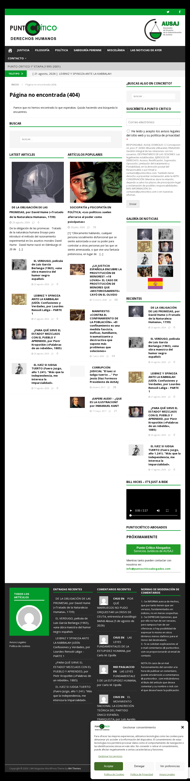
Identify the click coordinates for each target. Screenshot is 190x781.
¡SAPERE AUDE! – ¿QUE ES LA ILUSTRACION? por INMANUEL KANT (106, 402)
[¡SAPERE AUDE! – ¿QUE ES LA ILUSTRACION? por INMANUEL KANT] (79, 402)
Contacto (16, 58)
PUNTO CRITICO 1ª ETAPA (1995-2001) (34, 66)
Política (61, 50)
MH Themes (74, 768)
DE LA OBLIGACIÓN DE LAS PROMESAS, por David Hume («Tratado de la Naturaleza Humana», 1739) (36, 212)
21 (115, 411)
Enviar (133, 204)
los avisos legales (168, 131)
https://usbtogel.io (30, 776)
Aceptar (108, 766)
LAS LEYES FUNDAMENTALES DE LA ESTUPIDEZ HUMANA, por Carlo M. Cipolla (114, 646)
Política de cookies (19, 646)
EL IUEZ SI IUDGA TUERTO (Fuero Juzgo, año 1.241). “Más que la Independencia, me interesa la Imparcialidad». (48, 374)
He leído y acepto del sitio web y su (153, 135)
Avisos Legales (167, 774)
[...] (21, 249)
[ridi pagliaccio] (103, 672)
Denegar (139, 766)
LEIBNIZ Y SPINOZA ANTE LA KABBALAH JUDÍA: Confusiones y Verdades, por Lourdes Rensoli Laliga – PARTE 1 (47, 304)
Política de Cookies (114, 774)
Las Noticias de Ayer (146, 50)
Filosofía (42, 50)
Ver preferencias (170, 766)
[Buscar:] (66, 139)
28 (114, 387)
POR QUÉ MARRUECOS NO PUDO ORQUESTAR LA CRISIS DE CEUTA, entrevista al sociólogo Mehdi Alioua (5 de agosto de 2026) (116, 612)
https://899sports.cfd (48, 776)
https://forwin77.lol (13, 776)
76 (94, 227)
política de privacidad (165, 135)
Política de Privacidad (141, 774)
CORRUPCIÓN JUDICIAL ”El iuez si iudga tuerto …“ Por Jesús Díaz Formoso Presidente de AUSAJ (104, 374)
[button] (182, 727)
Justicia (23, 50)
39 (113, 356)
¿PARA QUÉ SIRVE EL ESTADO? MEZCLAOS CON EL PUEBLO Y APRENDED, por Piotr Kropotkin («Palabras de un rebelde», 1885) (47, 339)
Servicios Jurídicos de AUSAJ (153, 549)
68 (116, 299)
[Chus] (103, 603)
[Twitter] (168, 12)
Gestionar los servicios (110, 756)
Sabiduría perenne (87, 50)
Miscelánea (116, 50)
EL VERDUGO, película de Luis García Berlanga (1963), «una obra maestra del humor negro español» (47, 270)
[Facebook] (179, 12)
